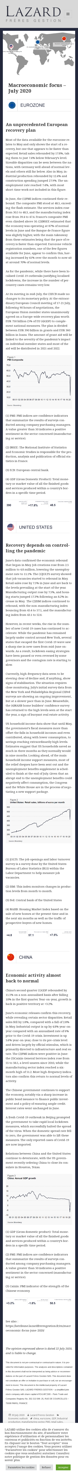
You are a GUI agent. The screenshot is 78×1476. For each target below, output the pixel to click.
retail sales (57, 1421)
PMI (48, 1421)
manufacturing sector (33, 1421)
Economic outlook (18, 1418)
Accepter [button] (63, 1467)
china (36, 1418)
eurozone (45, 1418)
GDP (54, 1418)
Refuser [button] (46, 1467)
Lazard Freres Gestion (42, 1415)
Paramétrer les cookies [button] (21, 1467)
